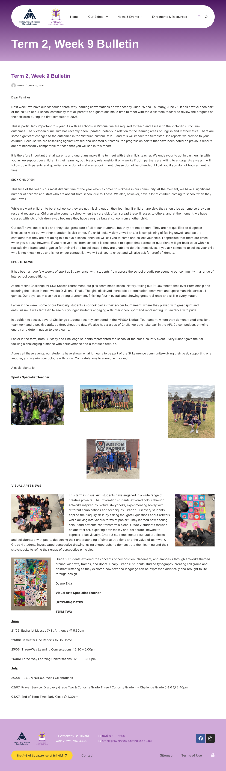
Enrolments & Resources (169, 17)
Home (74, 17)
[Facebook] (200, 738)
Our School (96, 17)
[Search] (206, 17)
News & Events (128, 17)
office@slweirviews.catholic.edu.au (127, 741)
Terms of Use (191, 755)
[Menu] (199, 16)
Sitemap (166, 755)
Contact (87, 755)
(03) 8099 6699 (113, 736)
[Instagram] (210, 738)
